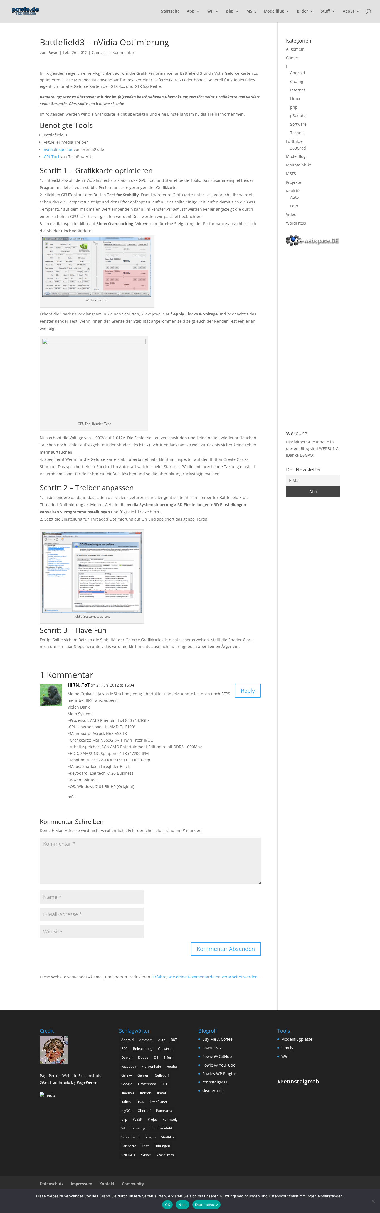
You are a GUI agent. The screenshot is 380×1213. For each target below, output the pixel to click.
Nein (182, 1204)
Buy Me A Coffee (217, 1039)
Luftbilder (295, 141)
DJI (156, 1057)
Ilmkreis (145, 1092)
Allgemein (295, 49)
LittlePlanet (158, 1101)
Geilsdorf (162, 1075)
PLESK (137, 1119)
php (230, 11)
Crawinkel (165, 1048)
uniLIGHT (128, 1154)
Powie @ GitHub (217, 1056)
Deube (143, 1057)
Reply (248, 690)
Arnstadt (145, 1039)
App (190, 11)
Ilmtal (161, 1092)
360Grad (298, 148)
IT (287, 66)
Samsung (138, 1128)
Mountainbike (299, 165)
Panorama (164, 1110)
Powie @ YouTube (218, 1065)
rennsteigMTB (215, 1082)
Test (145, 1146)
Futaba (171, 1066)
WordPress (296, 223)
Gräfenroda (147, 1084)
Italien (126, 1101)
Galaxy (126, 1075)
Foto (294, 205)
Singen (150, 1137)
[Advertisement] (313, 339)
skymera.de (213, 1090)
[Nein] (373, 1201)
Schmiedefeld (161, 1128)
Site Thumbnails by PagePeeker (69, 1082)
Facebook (128, 1066)
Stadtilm (167, 1137)
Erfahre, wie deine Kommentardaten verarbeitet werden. (205, 977)
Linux (295, 98)
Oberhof (144, 1110)
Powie (53, 52)
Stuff (325, 11)
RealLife (293, 190)
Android (297, 72)
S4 (123, 1128)
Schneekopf (130, 1137)
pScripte (298, 115)
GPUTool (51, 156)
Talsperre (128, 1146)
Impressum (81, 1183)
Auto (294, 197)
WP (210, 11)
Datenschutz (52, 1183)
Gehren (143, 1075)
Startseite (170, 11)
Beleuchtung (142, 1048)
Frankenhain (151, 1066)
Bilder (302, 11)
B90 (124, 1048)
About (348, 11)
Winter (146, 1154)
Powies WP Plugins (219, 1073)
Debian (126, 1057)
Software (298, 124)
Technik (297, 132)
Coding (296, 81)
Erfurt (168, 1057)
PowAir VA (211, 1047)
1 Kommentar (121, 52)
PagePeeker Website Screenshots (70, 1075)
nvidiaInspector (58, 149)
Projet (152, 1119)
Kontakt (107, 1183)
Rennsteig (170, 1119)
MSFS (251, 11)
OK (167, 1204)
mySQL (126, 1110)
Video (291, 214)
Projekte (293, 182)
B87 (174, 1039)
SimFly (287, 1047)
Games (98, 52)
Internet (297, 90)
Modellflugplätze (296, 1039)
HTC (165, 1084)
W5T (285, 1056)
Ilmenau (127, 1092)
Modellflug (274, 11)
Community (133, 1183)
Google (126, 1084)
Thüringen (162, 1146)
